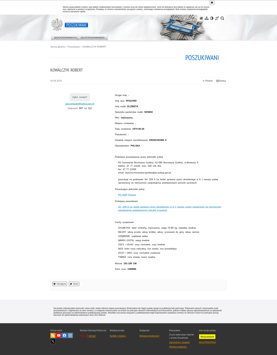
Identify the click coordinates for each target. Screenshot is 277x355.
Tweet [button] (75, 284)
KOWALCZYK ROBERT (94, 46)
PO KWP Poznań (127, 194)
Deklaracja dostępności (149, 335)
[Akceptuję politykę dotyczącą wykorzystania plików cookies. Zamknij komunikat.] (212, 2)
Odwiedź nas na (58, 335)
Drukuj (222, 80)
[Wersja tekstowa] (212, 18)
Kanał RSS (52, 335)
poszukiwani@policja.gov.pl (79, 103)
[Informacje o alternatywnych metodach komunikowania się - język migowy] (217, 18)
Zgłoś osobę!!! (79, 97)
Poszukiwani (73, 46)
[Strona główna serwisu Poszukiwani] (201, 18)
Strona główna (57, 46)
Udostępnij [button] (61, 284)
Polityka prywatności (178, 346)
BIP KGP (92, 336)
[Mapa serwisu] (207, 18)
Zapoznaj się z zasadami (179, 342)
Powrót (209, 80)
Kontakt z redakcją (118, 335)
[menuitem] (65, 37)
